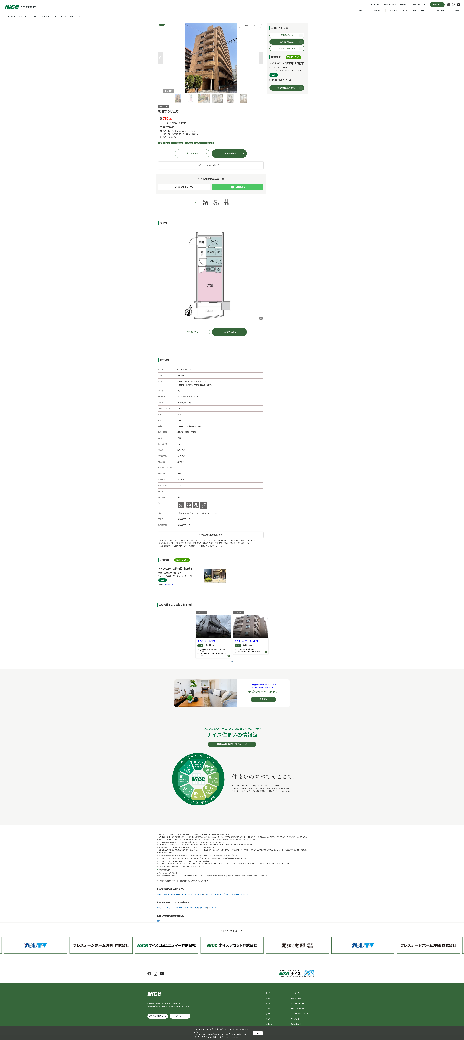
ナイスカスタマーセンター (300, 1014)
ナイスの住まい (11, 17)
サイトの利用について (299, 1009)
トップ (195, 204)
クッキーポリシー (297, 1003)
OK (258, 1033)
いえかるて (295, 1019)
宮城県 (34, 17)
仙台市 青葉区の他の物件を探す (171, 889)
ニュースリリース (373, 4)
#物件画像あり (177, 143)
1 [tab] (232, 662)
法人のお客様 (403, 4)
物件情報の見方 (165, 870)
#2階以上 (189, 143)
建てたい (393, 11)
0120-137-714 (167, 584)
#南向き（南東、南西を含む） (204, 143)
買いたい (362, 11)
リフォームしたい (409, 11)
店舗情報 (456, 11)
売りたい (377, 11)
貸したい (440, 11)
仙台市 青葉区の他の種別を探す (171, 916)
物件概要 (216, 204)
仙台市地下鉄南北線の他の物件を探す (173, 902)
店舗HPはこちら (182, 560)
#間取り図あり (164, 143)
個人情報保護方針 (297, 998)
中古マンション (60, 17)
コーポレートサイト (389, 4)
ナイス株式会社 (296, 993)
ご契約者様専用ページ (419, 4)
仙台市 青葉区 (46, 17)
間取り (205, 204)
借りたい (424, 11)
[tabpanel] (210, 58)
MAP (162, 580)
